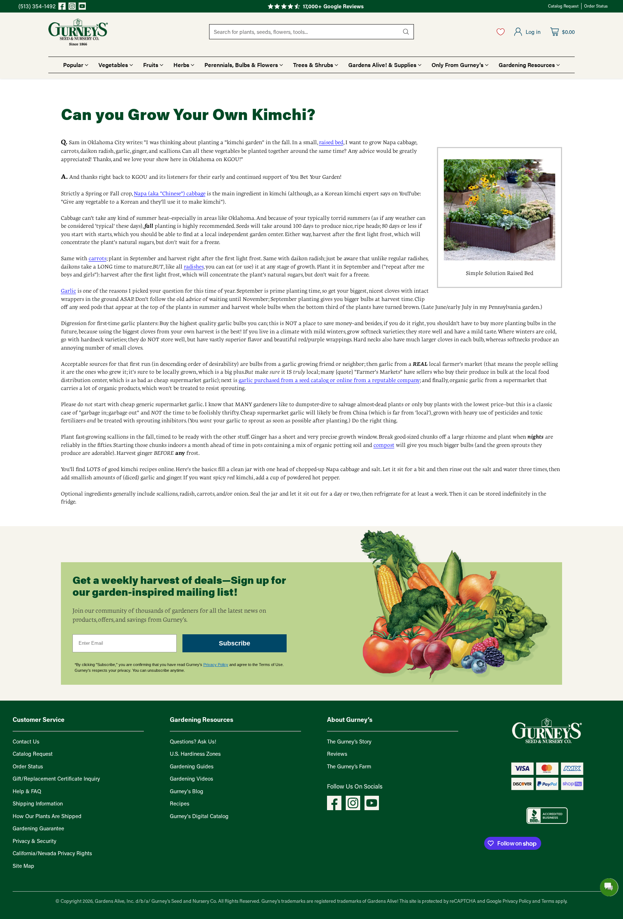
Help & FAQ (27, 791)
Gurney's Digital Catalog (199, 816)
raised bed (331, 142)
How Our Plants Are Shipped (47, 816)
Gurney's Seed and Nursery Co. (184, 901)
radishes (193, 266)
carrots (97, 258)
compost (384, 445)
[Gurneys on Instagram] (72, 7)
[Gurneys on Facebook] (62, 7)
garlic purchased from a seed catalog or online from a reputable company (329, 380)
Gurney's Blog (186, 791)
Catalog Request (33, 753)
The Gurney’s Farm (349, 766)
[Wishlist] (500, 32)
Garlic (68, 291)
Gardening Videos (191, 778)
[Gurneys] (78, 31)
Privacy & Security (34, 840)
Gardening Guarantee (38, 828)
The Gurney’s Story (349, 741)
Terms (548, 901)
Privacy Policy (215, 664)
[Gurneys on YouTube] (82, 7)
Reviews (337, 753)
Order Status (28, 766)
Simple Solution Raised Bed (499, 273)
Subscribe (234, 643)
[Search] (406, 31)
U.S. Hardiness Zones (195, 753)
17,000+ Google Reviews (333, 6)
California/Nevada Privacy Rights (52, 853)
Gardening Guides (191, 766)
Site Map (23, 865)
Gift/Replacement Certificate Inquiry (56, 778)
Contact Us (26, 741)
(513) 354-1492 (37, 6)
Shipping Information (38, 803)
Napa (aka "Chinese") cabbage (170, 193)
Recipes (179, 803)
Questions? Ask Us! (193, 741)
